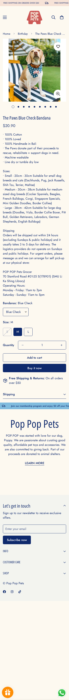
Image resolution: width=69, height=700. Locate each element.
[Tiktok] (19, 591)
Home (6, 34)
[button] (61, 17)
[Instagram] (12, 591)
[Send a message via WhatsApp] (62, 693)
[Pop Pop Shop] (34, 17)
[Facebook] (4, 591)
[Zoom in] (58, 94)
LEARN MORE (34, 463)
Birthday (23, 34)
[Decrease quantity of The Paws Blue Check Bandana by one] (22, 345)
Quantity (8, 345)
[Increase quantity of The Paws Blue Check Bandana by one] (61, 345)
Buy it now (34, 368)
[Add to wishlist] (58, 46)
